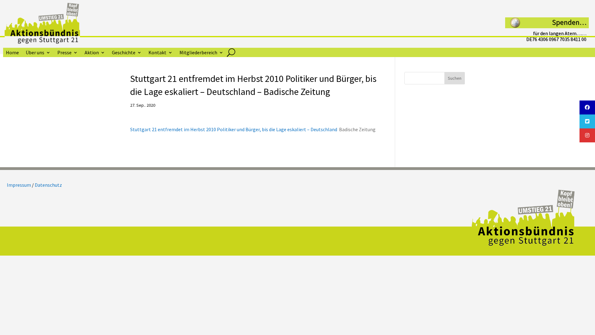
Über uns (35, 53)
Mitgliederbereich (198, 53)
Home (12, 53)
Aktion (92, 53)
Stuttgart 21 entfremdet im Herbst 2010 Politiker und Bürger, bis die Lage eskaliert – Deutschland (233, 129)
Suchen (454, 78)
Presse (64, 53)
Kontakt (157, 53)
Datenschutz (48, 185)
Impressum (19, 185)
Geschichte (123, 53)
